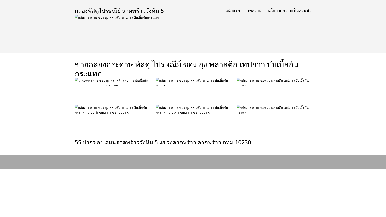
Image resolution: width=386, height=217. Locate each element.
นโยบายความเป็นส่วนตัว (289, 10)
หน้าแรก (232, 10)
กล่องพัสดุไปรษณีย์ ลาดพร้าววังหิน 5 (119, 10)
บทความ (253, 10)
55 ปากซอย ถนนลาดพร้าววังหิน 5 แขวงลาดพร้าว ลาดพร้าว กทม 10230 (163, 142)
